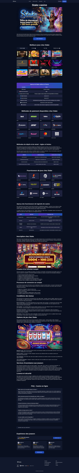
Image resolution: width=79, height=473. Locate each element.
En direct (33, 48)
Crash (45, 48)
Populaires (21, 48)
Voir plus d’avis (39, 452)
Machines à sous (56, 48)
